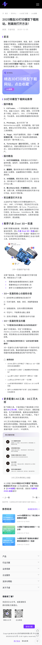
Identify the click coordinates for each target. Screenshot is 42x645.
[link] (6, 13)
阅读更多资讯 (33, 509)
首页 (6, 13)
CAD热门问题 (23, 13)
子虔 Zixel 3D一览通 (26, 231)
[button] (21, 556)
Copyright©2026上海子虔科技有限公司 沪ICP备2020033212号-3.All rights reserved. (21, 635)
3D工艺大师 (12, 410)
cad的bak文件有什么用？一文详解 (19, 380)
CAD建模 (34, 13)
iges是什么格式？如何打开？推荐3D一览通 (22, 376)
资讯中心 (13, 13)
